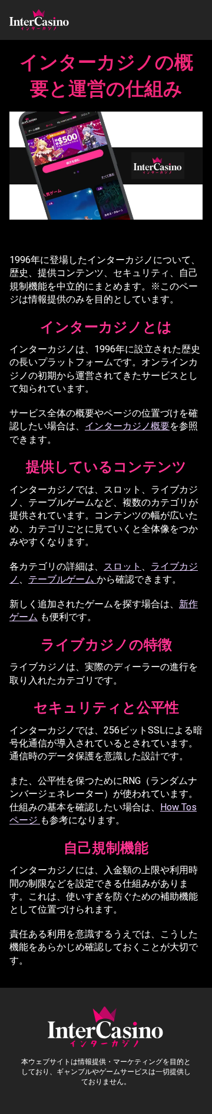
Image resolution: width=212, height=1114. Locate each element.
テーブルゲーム (62, 579)
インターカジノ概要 (127, 426)
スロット (122, 566)
